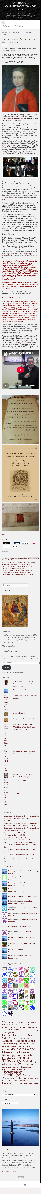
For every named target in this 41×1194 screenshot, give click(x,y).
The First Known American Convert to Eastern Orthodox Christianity (18, 573)
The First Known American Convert (17, 571)
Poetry (26, 1075)
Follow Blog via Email (9, 651)
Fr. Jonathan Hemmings (29, 1030)
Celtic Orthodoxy (8, 1025)
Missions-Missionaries (11, 1047)
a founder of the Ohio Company (16, 562)
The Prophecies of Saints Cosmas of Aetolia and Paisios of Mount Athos (25, 684)
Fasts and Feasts (10, 1029)
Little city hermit (18, 26)
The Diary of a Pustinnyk (15, 1082)
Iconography (8, 1033)
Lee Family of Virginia (14, 566)
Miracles (33, 1044)
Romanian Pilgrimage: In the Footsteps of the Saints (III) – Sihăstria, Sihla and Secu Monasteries (21, 818)
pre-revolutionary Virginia (10, 568)
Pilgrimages (6, 26)
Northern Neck (17, 124)
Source (4, 535)
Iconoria (11, 926)
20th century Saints (13, 1022)
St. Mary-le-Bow (10, 145)
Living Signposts (10, 1038)
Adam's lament (19, 713)
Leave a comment (33, 558)
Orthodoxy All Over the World (19, 1063)
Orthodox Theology (17, 1059)
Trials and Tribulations (22, 1083)
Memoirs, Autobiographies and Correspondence (18, 1042)
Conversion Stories (13, 558)
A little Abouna (31, 1022)
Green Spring (8, 198)
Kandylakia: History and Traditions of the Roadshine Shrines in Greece (24, 727)
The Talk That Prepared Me (15, 837)
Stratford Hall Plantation (13, 118)
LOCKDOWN (24, 1038)
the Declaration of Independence (19, 570)
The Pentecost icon (31, 896)
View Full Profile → (9, 1171)
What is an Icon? (19, 781)
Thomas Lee (27, 126)
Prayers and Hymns (14, 1077)
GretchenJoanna (14, 889)
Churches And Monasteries (26, 1025)
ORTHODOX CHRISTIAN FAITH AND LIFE (20, 6)
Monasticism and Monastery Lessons (18, 1050)
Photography (12, 1072)
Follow (6, 668)
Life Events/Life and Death (19, 1034)
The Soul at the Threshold (14, 835)
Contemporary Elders (11, 1027)
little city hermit (14, 871)
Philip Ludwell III (26, 566)
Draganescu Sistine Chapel (23, 719)
